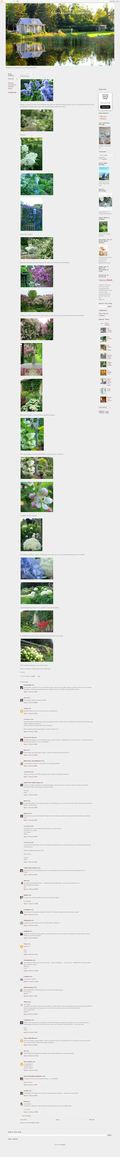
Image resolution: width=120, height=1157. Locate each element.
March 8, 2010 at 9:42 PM (30, 1045)
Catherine (26, 976)
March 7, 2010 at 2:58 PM (30, 702)
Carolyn (104, 116)
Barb (25, 750)
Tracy (25, 698)
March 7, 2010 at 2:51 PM (30, 692)
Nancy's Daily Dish (29, 1038)
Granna (26, 708)
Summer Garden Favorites (109, 363)
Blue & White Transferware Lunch (109, 382)
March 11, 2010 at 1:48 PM (31, 1112)
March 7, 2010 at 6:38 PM (30, 807)
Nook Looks (108, 389)
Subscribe (105, 107)
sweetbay (26, 1091)
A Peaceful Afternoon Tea (109, 356)
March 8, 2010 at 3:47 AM (30, 925)
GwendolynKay (28, 960)
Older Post (92, 1119)
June (25, 880)
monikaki (26, 931)
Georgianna (27, 909)
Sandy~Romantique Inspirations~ (33, 1076)
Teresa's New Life (29, 737)
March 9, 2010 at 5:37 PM (30, 1085)
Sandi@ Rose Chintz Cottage (32, 782)
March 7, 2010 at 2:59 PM (30, 713)
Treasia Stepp (27, 685)
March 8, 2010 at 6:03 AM (30, 938)
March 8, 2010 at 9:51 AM (30, 954)
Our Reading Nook (109, 372)
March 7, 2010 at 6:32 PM (30, 795)
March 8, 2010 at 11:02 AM (31, 970)
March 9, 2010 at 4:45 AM (30, 1070)
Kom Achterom (28, 1062)
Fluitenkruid (27, 920)
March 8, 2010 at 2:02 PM (30, 1014)
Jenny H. (26, 813)
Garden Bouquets (107, 324)
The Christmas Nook (109, 330)
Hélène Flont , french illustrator (32, 761)
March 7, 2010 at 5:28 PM (30, 776)
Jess (25, 1051)
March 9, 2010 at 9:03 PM (30, 1095)
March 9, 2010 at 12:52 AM (31, 1056)
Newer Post (23, 1119)
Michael (104, 119)
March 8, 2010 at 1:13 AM (30, 914)
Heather (26, 895)
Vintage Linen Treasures (30, 868)
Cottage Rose (27, 1020)
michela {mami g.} (29, 987)
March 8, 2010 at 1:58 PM (30, 996)
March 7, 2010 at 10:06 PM (31, 889)
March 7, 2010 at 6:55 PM (30, 836)
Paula (25, 1101)
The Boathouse (109, 338)
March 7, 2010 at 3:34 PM (30, 744)
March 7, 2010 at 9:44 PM (30, 874)
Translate (104, 159)
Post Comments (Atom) (33, 1122)
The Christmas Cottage (109, 347)
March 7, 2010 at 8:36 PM (30, 862)
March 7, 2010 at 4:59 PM (30, 755)
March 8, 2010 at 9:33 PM (30, 1032)
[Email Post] (38, 676)
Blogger (63, 1144)
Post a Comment (26, 1116)
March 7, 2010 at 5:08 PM (30, 766)
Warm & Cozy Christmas (109, 399)
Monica (26, 1002)
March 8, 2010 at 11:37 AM (31, 981)
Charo (25, 944)
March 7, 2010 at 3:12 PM (30, 731)
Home (57, 1119)
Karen (25, 801)
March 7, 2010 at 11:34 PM (31, 903)
